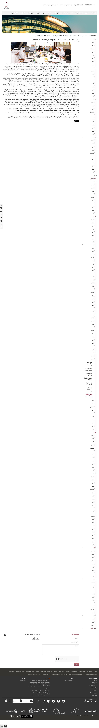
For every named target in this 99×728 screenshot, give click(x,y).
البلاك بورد (95, 689)
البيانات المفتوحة (68, 5)
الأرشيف (55, 671)
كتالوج (95, 680)
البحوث (44, 13)
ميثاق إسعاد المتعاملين (20, 671)
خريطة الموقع (94, 695)
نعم (37, 638)
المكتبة (49, 13)
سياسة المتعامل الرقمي (30, 671)
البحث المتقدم (46, 5)
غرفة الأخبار (84, 35)
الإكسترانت (95, 690)
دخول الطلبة (94, 682)
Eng (88, 4)
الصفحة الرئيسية (92, 35)
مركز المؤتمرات (94, 687)
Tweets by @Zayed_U (69, 680)
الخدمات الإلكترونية (78, 5)
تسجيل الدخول (54, 5)
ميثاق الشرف (61, 671)
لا (33, 638)
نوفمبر (74, 35)
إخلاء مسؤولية (89, 671)
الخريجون (38, 13)
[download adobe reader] (9, 700)
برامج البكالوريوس (79, 13)
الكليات (87, 13)
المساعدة (37, 671)
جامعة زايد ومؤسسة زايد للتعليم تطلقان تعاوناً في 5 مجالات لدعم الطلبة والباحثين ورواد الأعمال (40, 692)
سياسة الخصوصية (74, 671)
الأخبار (95, 175)
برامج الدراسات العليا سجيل (67, 13)
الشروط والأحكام (82, 671)
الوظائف (23, 13)
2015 (79, 35)
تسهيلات (95, 671)
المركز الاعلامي (31, 13)
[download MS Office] (7, 700)
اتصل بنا (61, 5)
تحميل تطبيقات (23, 680)
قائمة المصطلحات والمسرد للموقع (46, 671)
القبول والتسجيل (93, 692)
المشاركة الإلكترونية (15, 13)
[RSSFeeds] (49, 678)
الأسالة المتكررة (11, 671)
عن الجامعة (93, 13)
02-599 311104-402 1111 (90, 700)
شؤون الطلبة (56, 13)
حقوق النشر (68, 671)
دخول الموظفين (94, 684)
